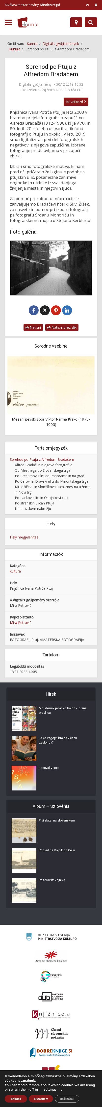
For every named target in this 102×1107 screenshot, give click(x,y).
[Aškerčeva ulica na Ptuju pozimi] (51, 268)
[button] (82, 395)
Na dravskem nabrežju (33, 508)
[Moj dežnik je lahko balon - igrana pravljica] (24, 718)
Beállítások (67, 1099)
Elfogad (16, 1099)
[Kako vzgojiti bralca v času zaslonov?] (24, 748)
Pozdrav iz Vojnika (52, 880)
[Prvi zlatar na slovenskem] (24, 830)
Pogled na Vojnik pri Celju (57, 850)
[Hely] (76, 22)
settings (50, 1089)
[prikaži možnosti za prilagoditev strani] (87, 4)
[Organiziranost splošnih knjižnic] (51, 956)
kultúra (15, 571)
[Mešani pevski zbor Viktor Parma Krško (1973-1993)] (51, 385)
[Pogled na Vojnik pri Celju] (24, 860)
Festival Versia (49, 768)
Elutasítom (41, 1099)
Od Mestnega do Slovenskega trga (42, 470)
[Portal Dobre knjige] (51, 1052)
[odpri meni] (8, 23)
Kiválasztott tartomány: (32, 4)
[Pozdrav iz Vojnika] (24, 890)
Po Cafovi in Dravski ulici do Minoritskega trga (51, 481)
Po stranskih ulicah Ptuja (34, 503)
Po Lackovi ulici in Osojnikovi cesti (42, 497)
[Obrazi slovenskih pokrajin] (51, 1034)
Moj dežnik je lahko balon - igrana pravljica (63, 710)
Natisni (35, 327)
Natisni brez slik (63, 327)
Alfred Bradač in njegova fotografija (43, 465)
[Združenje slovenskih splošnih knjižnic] (51, 1015)
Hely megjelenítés (24, 537)
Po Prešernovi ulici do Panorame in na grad (49, 475)
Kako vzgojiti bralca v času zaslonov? (58, 740)
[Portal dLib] (51, 996)
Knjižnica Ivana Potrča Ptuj (62, 90)
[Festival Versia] (24, 778)
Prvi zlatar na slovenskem (57, 820)
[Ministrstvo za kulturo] (51, 937)
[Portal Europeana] (51, 976)
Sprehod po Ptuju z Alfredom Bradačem (42, 459)
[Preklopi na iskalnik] (91, 22)
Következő (74, 101)
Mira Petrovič (20, 622)
